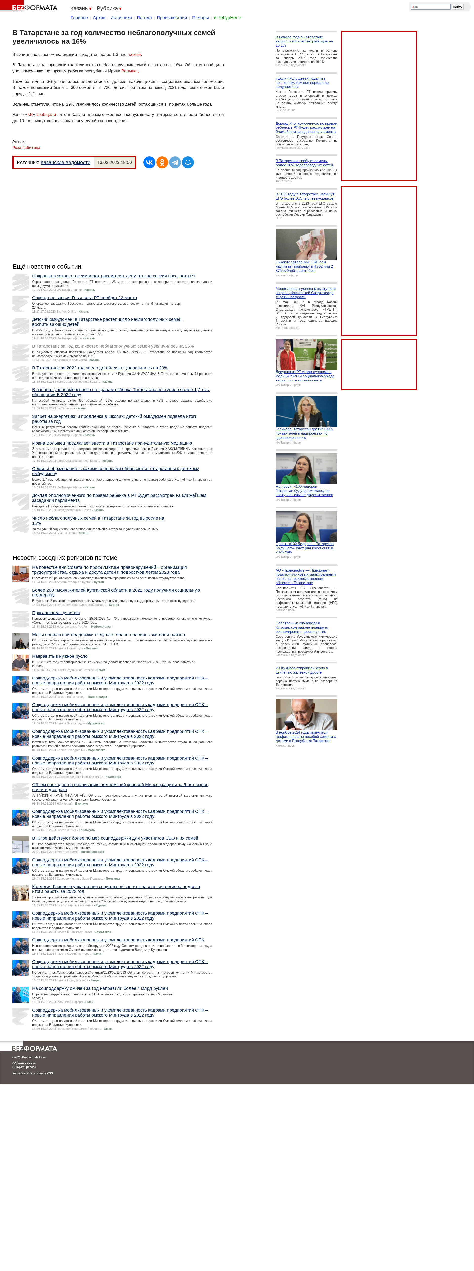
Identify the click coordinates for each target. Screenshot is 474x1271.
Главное (79, 17)
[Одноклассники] (162, 162)
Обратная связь (24, 1063)
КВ (30, 114)
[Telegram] (175, 162)
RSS (50, 1073)
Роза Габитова (26, 147)
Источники (121, 17)
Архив (99, 17)
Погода (144, 17)
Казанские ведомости (65, 162)
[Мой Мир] (188, 162)
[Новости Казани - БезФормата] (29, 6)
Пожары (200, 17)
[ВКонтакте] (149, 162)
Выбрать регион (24, 1067)
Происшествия (172, 17)
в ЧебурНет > (227, 17)
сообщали (46, 114)
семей (135, 54)
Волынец (130, 71)
